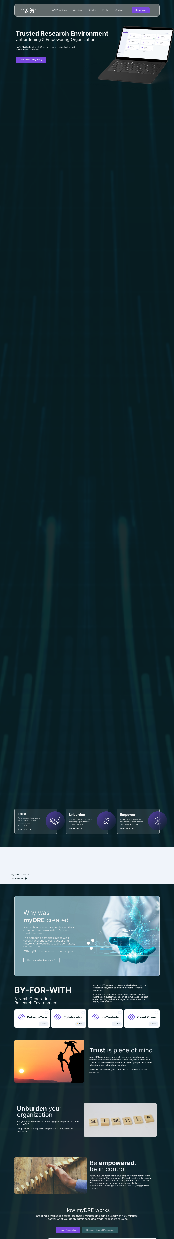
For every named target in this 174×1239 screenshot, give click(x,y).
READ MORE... (95, 1072)
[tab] (68, 1230)
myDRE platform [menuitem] (59, 10)
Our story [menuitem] (77, 10)
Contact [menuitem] (119, 10)
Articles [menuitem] (92, 10)
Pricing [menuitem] (105, 10)
